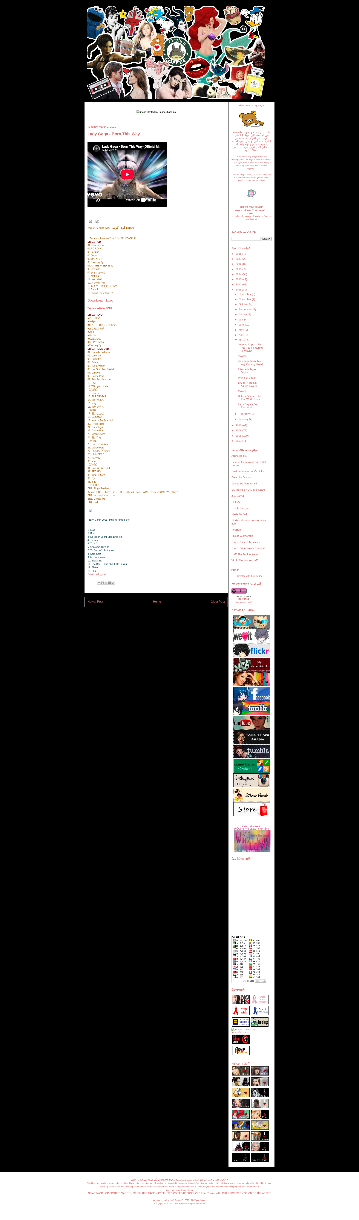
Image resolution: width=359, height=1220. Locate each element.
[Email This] (99, 583)
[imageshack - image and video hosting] (240, 1054)
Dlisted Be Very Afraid (244, 483)
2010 (239, 425)
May (242, 329)
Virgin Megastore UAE (244, 560)
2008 (239, 435)
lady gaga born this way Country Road (250, 362)
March (243, 339)
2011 (239, 289)
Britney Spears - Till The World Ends (249, 397)
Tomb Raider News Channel (248, 548)
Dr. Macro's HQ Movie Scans (248, 489)
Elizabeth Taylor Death (247, 371)
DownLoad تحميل (100, 300)
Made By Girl (239, 514)
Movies (242, 390)
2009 (239, 430)
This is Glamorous (242, 535)
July (241, 319)
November (245, 299)
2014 (239, 274)
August (243, 314)
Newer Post (95, 601)
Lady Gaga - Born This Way (248, 406)
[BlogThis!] (102, 583)
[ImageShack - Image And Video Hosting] (251, 126)
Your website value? (243, 602)
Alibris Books (239, 455)
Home (157, 601)
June (242, 324)
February (244, 413)
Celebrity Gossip (241, 477)
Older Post (218, 601)
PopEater (237, 529)
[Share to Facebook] (109, 583)
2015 (239, 269)
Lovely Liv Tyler (240, 508)
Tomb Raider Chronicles (245, 541)
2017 (239, 258)
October (244, 304)
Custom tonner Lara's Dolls (247, 471)
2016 (239, 263)
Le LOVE (236, 501)
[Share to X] (106, 583)
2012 (239, 284)
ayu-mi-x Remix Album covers (247, 384)
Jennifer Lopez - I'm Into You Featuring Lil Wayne (250, 347)
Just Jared (237, 495)
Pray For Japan (247, 377)
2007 (239, 440)
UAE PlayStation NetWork (246, 554)
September (246, 309)
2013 (239, 279)
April (242, 334)
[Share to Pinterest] (113, 583)
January (244, 419)
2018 (239, 253)
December (245, 294)
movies (242, 355)
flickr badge (257, 576)
